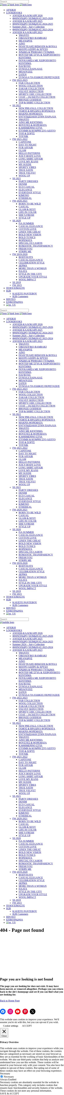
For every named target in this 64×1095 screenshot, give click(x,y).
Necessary (9, 1076)
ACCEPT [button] (27, 1025)
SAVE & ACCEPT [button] (9, 1093)
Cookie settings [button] (10, 1025)
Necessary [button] (5, 1073)
